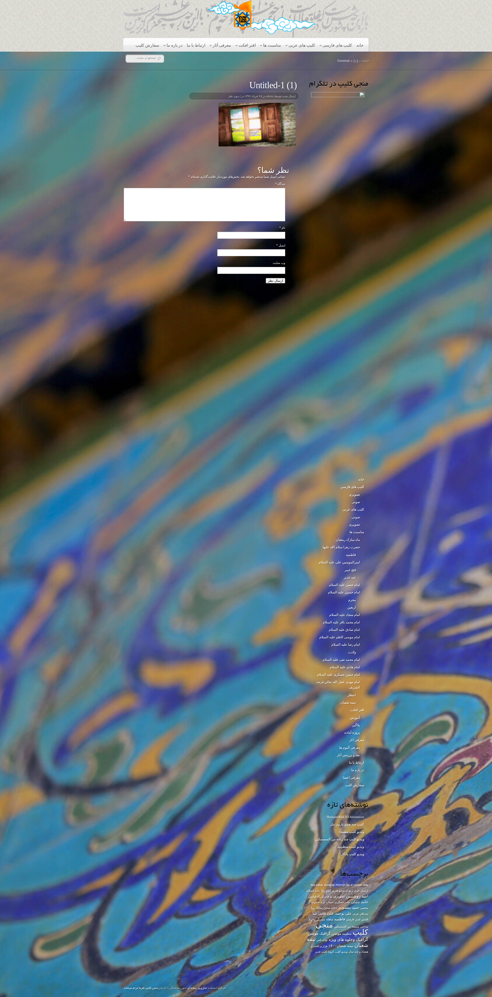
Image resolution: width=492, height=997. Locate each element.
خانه (360, 45)
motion (358, 884)
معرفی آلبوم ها (349, 748)
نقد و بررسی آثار (348, 755)
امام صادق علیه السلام (344, 630)
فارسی (350, 919)
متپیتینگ (320, 919)
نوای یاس (322, 939)
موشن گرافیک (330, 933)
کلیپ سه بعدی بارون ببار (347, 824)
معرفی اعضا (351, 778)
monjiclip (329, 884)
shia (365, 884)
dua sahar (317, 884)
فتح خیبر (350, 570)
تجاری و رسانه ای (197, 988)
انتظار (351, 695)
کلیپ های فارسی (336, 45)
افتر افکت (245, 45)
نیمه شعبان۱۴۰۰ (341, 946)
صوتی (356, 502)
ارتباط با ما (196, 45)
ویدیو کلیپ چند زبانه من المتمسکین (339, 839)
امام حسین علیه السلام (344, 592)
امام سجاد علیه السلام (344, 615)
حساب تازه (327, 902)
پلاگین (356, 725)
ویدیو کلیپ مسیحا (352, 832)
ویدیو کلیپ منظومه (350, 847)
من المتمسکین (342, 926)
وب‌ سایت (279, 263)
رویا (313, 907)
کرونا (331, 951)
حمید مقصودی (348, 907)
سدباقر (364, 913)
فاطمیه (351, 555)
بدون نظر (233, 96)
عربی (356, 913)
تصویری (354, 494)
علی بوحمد (343, 913)
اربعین (351, 607)
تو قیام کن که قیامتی (320, 896)
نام (282, 228)
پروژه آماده (352, 732)
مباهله (329, 919)
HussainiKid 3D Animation (345, 817)
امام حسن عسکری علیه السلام (338, 674)
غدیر (358, 919)
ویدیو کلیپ (341, 951)
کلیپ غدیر (321, 951)
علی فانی (326, 913)
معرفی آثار (220, 45)
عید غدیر (350, 577)
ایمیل (280, 245)
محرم (352, 600)
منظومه (347, 933)
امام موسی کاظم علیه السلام (339, 637)
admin (270, 96)
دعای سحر (330, 907)
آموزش (355, 718)
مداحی (364, 926)
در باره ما (172, 45)
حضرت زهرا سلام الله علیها (341, 547)
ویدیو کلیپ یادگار (352, 854)
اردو (351, 890)
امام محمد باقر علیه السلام (341, 622)
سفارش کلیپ (147, 45)
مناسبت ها (270, 45)
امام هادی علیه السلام (345, 667)
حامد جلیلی (359, 902)
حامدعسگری (342, 902)
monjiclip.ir (344, 885)
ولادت (352, 652)
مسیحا (355, 926)
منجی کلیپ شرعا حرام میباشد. (140, 988)
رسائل (319, 907)
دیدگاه (280, 184)
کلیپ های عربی (300, 45)
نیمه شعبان (348, 702)
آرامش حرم (361, 890)
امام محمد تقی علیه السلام (341, 660)
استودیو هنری (340, 890)
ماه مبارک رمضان (348, 540)
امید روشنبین (357, 896)
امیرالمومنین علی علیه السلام (339, 562)
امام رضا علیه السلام (345, 644)
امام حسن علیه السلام (344, 585)
